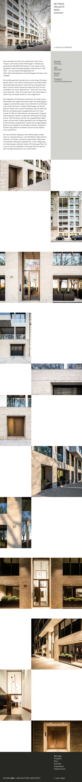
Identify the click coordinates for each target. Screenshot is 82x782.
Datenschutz (59, 769)
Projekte (57, 758)
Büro (56, 761)
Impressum (59, 766)
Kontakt (57, 764)
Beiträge (58, 756)
